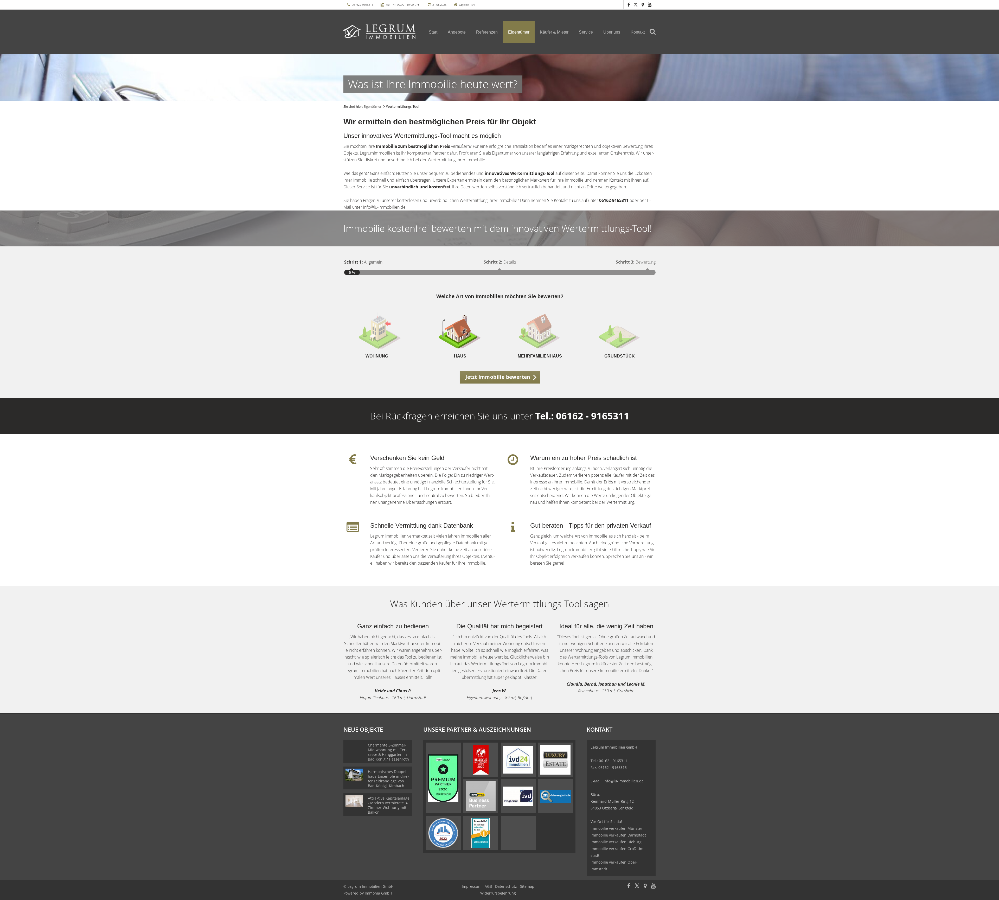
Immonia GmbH (378, 893)
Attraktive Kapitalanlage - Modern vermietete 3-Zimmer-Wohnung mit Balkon (388, 805)
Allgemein (363, 262)
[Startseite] (379, 32)
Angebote (457, 32)
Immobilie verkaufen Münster (616, 828)
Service (586, 32)
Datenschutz (506, 886)
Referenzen (487, 32)
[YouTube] (649, 5)
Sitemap (527, 886)
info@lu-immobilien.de (624, 780)
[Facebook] (628, 5)
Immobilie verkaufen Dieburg (616, 841)
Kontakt (638, 32)
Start (433, 32)
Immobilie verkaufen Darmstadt (618, 835)
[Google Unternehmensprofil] (643, 5)
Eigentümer (518, 32)
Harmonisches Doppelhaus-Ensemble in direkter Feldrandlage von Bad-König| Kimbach (389, 778)
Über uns (611, 32)
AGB (488, 886)
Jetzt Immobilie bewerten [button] (497, 377)
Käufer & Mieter (554, 32)
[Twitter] (636, 5)
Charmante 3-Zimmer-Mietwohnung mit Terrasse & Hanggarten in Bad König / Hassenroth (388, 752)
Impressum (472, 886)
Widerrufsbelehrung (498, 893)
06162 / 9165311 (362, 5)
